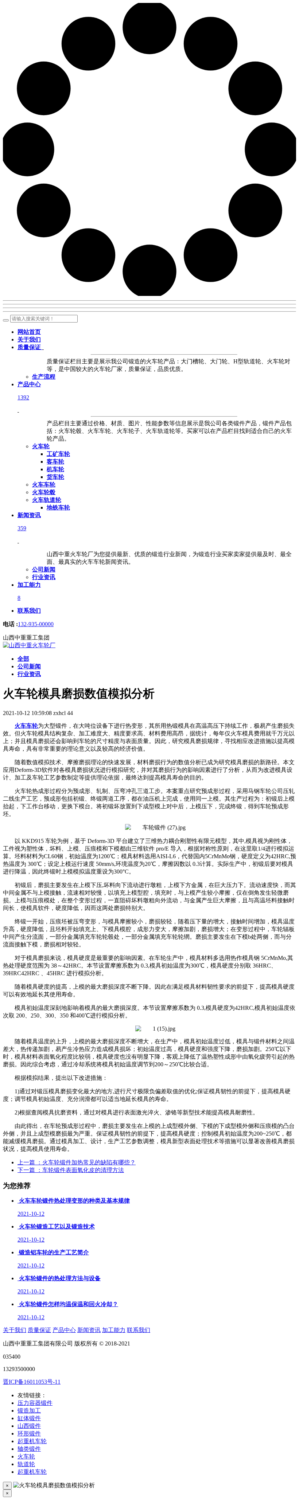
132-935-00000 (36, 624)
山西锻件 (29, 1426)
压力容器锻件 (35, 1403)
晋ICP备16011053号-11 (32, 1382)
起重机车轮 (32, 1441)
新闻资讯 (89, 1330)
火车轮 (26, 1456)
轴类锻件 (29, 1449)
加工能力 (113, 1330)
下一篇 (71, 1170)
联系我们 (138, 1330)
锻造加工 (29, 1410)
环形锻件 (29, 1433)
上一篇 (77, 1162)
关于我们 (14, 1330)
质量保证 (39, 1330)
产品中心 (64, 1330)
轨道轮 (26, 1464)
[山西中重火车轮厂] (29, 645)
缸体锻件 (29, 1418)
